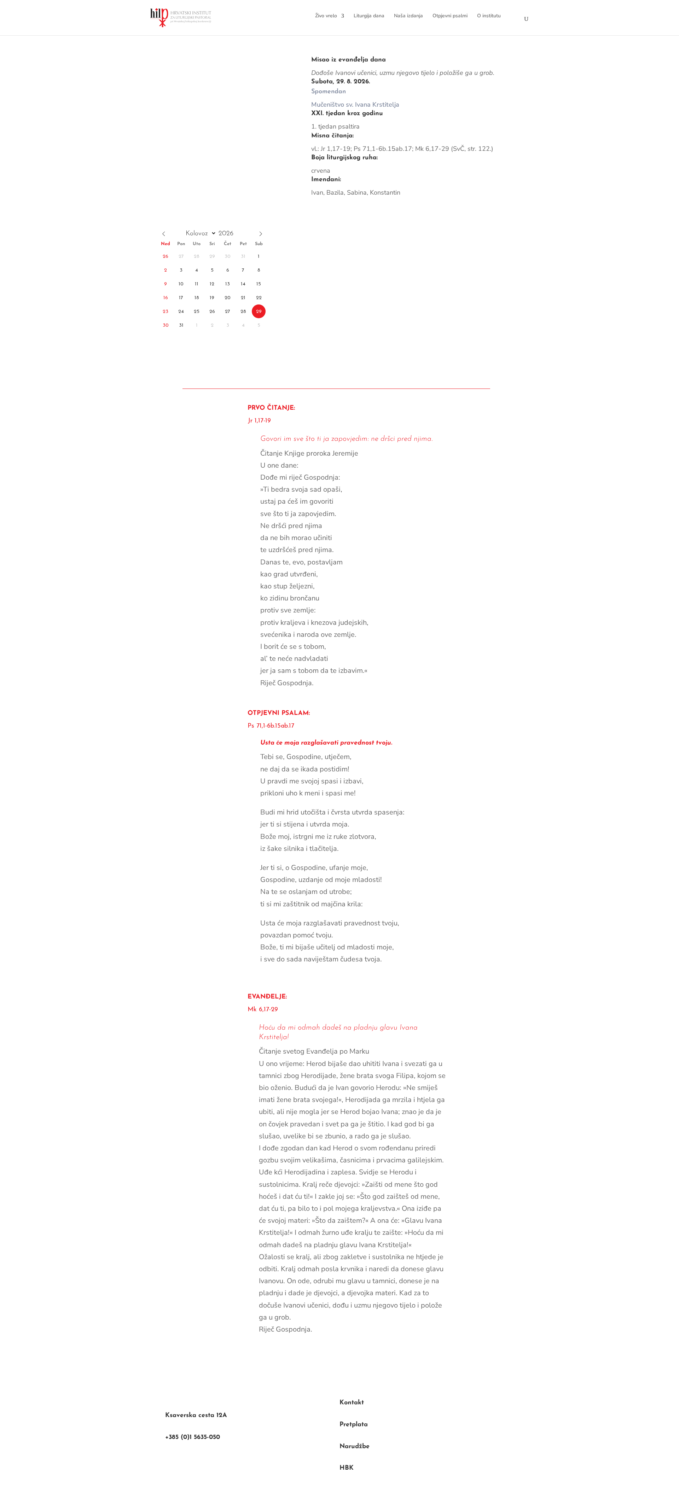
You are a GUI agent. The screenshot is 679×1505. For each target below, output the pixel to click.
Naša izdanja (408, 15)
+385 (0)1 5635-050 (192, 1437)
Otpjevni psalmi (450, 15)
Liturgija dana (369, 15)
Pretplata (354, 1425)
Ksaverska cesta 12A (196, 1415)
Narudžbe (355, 1447)
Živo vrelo (326, 15)
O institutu (489, 15)
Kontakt (352, 1403)
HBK (347, 1468)
